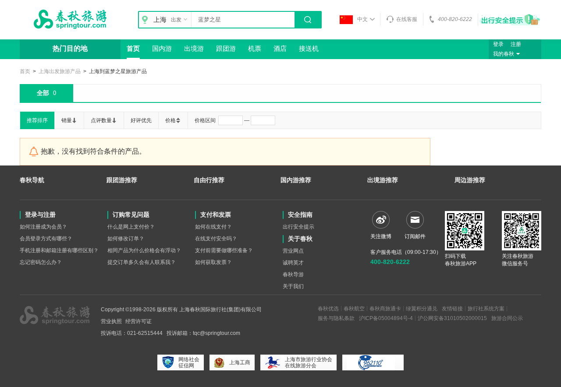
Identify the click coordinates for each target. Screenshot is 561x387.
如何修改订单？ (125, 239)
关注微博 (380, 236)
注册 (516, 44)
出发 (176, 20)
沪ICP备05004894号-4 (386, 318)
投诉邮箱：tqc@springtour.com (203, 333)
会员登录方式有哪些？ (46, 239)
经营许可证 (138, 321)
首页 (133, 48)
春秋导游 (293, 274)
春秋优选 (328, 308)
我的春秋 (503, 54)
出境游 (194, 48)
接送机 (309, 48)
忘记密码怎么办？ (41, 262)
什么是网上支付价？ (131, 227)
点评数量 (101, 120)
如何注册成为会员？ (43, 227)
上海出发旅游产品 (60, 71)
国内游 (162, 48)
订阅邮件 (415, 236)
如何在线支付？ (213, 227)
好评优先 (141, 120)
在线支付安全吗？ (216, 239)
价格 (170, 120)
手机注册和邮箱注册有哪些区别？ (59, 250)
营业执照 (111, 321)
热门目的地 (70, 48)
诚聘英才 (293, 263)
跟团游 (226, 48)
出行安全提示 (298, 227)
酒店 (280, 48)
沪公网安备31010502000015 (452, 318)
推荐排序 (37, 120)
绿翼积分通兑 (421, 308)
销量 (66, 120)
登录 (498, 44)
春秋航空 (354, 308)
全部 (46, 92)
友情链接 (452, 308)
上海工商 (239, 362)
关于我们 (293, 286)
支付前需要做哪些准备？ (224, 250)
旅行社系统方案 (486, 308)
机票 (254, 48)
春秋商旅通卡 (385, 308)
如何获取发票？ (213, 262)
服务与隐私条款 (336, 318)
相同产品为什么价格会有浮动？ (144, 250)
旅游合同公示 (507, 318)
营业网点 (293, 251)
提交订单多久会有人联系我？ (141, 262)
